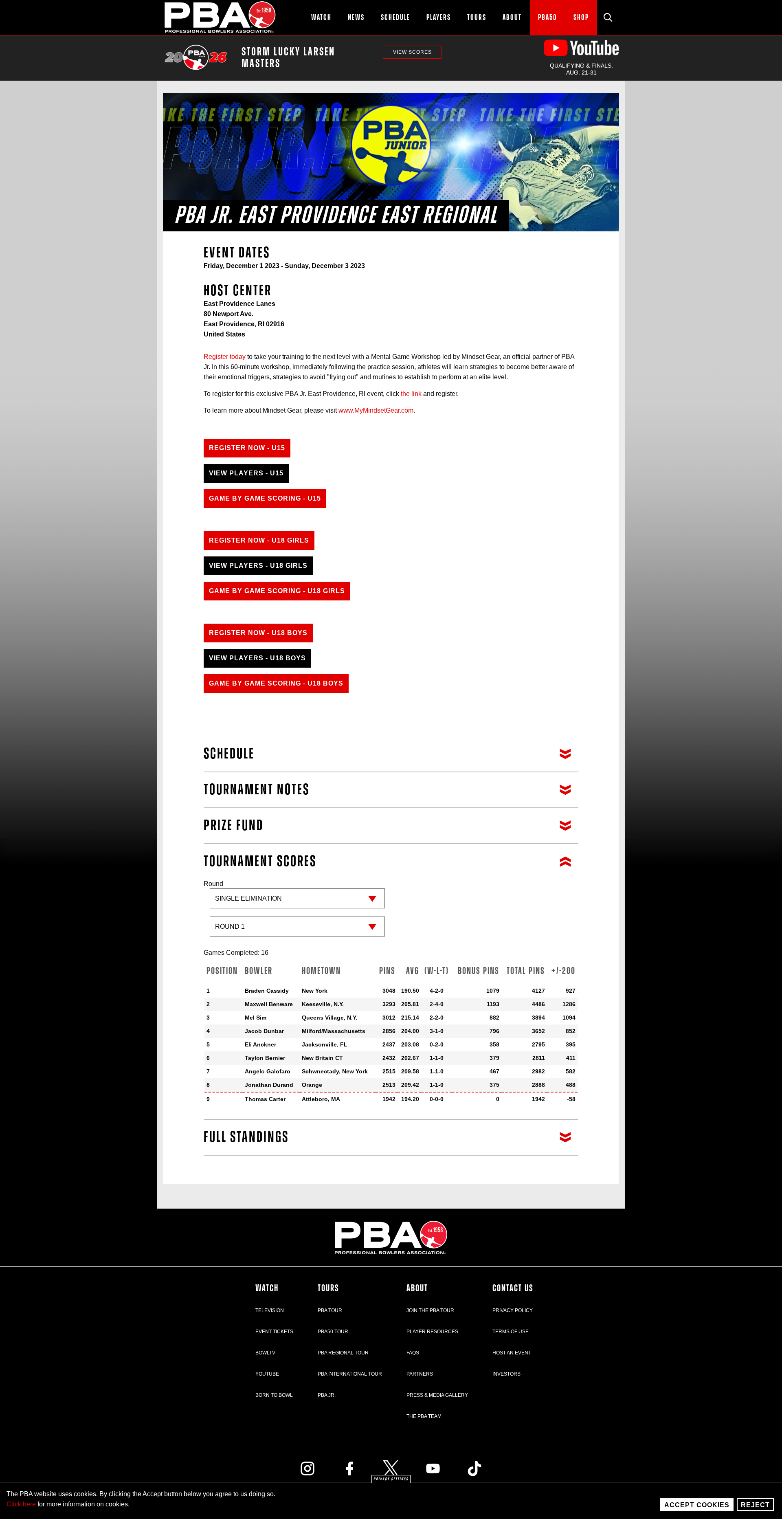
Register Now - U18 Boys (258, 632)
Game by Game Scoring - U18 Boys (276, 683)
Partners (419, 1374)
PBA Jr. (327, 1395)
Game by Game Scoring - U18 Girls (277, 590)
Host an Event (511, 1353)
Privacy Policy (512, 1310)
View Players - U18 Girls (258, 565)
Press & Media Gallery (437, 1395)
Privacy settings (391, 1479)
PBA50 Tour (333, 1331)
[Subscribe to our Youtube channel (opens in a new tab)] (433, 1468)
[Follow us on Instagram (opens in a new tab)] (307, 1468)
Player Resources (432, 1331)
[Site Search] (608, 17)
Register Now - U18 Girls (259, 540)
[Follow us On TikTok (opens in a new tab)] (474, 1468)
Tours (328, 1288)
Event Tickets (274, 1331)
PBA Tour (330, 1310)
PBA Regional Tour (343, 1353)
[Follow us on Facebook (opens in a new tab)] (349, 1468)
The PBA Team (424, 1416)
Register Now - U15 (247, 447)
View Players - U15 (246, 473)
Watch (267, 1288)
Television (269, 1310)
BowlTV (265, 1353)
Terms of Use (510, 1331)
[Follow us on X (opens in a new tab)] (391, 1468)
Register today (225, 356)
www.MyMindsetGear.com (375, 410)
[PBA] (220, 17)
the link (412, 393)
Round (213, 883)
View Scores (412, 52)
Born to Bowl (274, 1395)
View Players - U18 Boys (257, 658)
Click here (21, 1504)
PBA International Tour (350, 1374)
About (417, 1288)
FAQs (412, 1353)
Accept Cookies (696, 1504)
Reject (755, 1504)
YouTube (267, 1374)
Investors (506, 1374)
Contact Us (513, 1288)
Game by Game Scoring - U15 (265, 498)
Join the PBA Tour (430, 1310)
